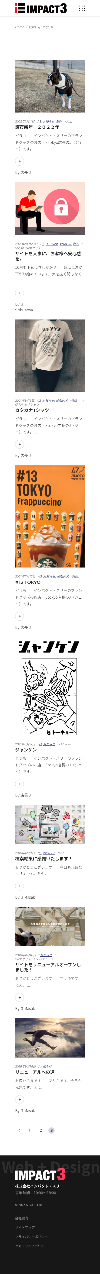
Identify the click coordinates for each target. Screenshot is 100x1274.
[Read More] (19, 161)
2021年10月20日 (26, 244)
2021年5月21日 (25, 744)
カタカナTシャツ (32, 410)
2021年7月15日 (25, 576)
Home (20, 27)
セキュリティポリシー (31, 1245)
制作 (59, 121)
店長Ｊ (26, 172)
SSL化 (19, 248)
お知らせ (49, 121)
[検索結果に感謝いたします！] (50, 824)
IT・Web (52, 244)
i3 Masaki (28, 897)
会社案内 (21, 1218)
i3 (40, 121)
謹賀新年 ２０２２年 (37, 127)
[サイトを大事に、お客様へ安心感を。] (50, 208)
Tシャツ (33, 404)
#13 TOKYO (27, 582)
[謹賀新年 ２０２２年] (50, 86)
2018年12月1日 (25, 853)
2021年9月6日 (24, 400)
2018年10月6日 (25, 955)
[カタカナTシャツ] (50, 355)
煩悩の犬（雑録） (68, 400)
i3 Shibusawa (24, 307)
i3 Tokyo (21, 404)
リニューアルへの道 (35, 1072)
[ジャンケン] (50, 686)
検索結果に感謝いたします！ (44, 858)
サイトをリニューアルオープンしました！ (48, 967)
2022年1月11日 (25, 121)
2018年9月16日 (25, 1066)
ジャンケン (26, 750)
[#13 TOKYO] (50, 516)
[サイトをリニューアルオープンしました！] (50, 926)
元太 (69, 121)
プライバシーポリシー (31, 1236)
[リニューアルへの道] (50, 1038)
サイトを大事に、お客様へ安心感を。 (48, 256)
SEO (62, 853)
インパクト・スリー (46, 959)
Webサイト (33, 248)
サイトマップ (25, 1227)
